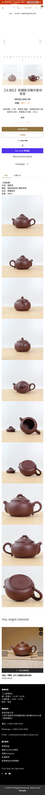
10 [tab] (31, 57)
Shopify (22, 791)
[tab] (6, 175)
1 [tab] (4, 57)
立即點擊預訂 (33, 2)
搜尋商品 (5, 746)
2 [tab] (7, 57)
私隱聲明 (5, 757)
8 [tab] (25, 57)
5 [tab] (16, 57)
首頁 (10, 13)
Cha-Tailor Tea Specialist (13, 769)
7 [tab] (22, 57)
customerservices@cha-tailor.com (23, 735)
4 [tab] (13, 57)
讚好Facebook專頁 (10, 750)
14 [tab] (22, 60)
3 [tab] (10, 57)
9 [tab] (28, 57)
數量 (22, 118)
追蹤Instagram (8, 753)
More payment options (22, 156)
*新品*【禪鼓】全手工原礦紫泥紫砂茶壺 (17, 675)
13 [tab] (40, 57)
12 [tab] (37, 57)
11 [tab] (34, 57)
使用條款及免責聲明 (10, 761)
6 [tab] (19, 57)
